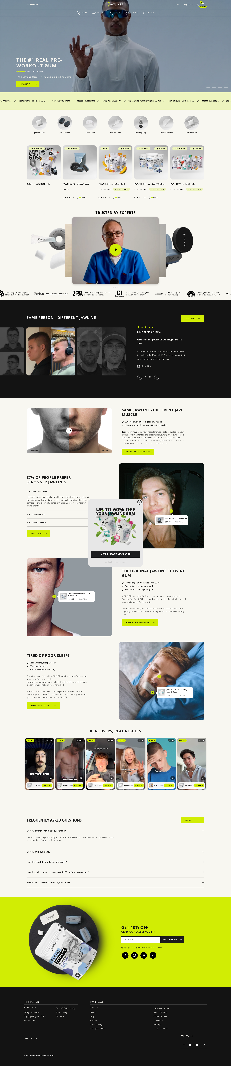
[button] (115, 526)
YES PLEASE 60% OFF (116, 554)
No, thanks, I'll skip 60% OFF (115, 562)
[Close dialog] (139, 502)
